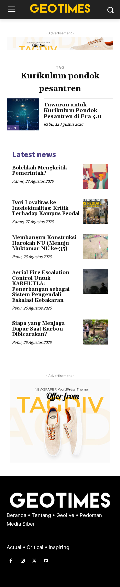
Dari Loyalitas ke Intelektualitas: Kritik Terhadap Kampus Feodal (46, 208)
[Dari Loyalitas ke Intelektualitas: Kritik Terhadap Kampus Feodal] (95, 211)
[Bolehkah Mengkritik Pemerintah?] (95, 176)
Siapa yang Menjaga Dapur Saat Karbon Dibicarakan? (38, 329)
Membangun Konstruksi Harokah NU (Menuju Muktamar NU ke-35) (44, 243)
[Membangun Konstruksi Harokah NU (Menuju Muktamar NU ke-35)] (95, 246)
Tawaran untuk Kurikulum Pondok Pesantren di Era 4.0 (73, 110)
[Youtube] (46, 561)
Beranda (17, 515)
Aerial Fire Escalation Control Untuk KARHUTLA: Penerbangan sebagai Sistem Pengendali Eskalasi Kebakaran (41, 286)
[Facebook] (11, 561)
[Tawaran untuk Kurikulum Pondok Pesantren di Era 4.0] (23, 114)
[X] (34, 561)
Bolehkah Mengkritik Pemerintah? (39, 171)
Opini (13, 128)
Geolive (66, 515)
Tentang (42, 515)
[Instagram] (22, 561)
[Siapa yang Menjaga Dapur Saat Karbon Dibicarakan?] (95, 332)
